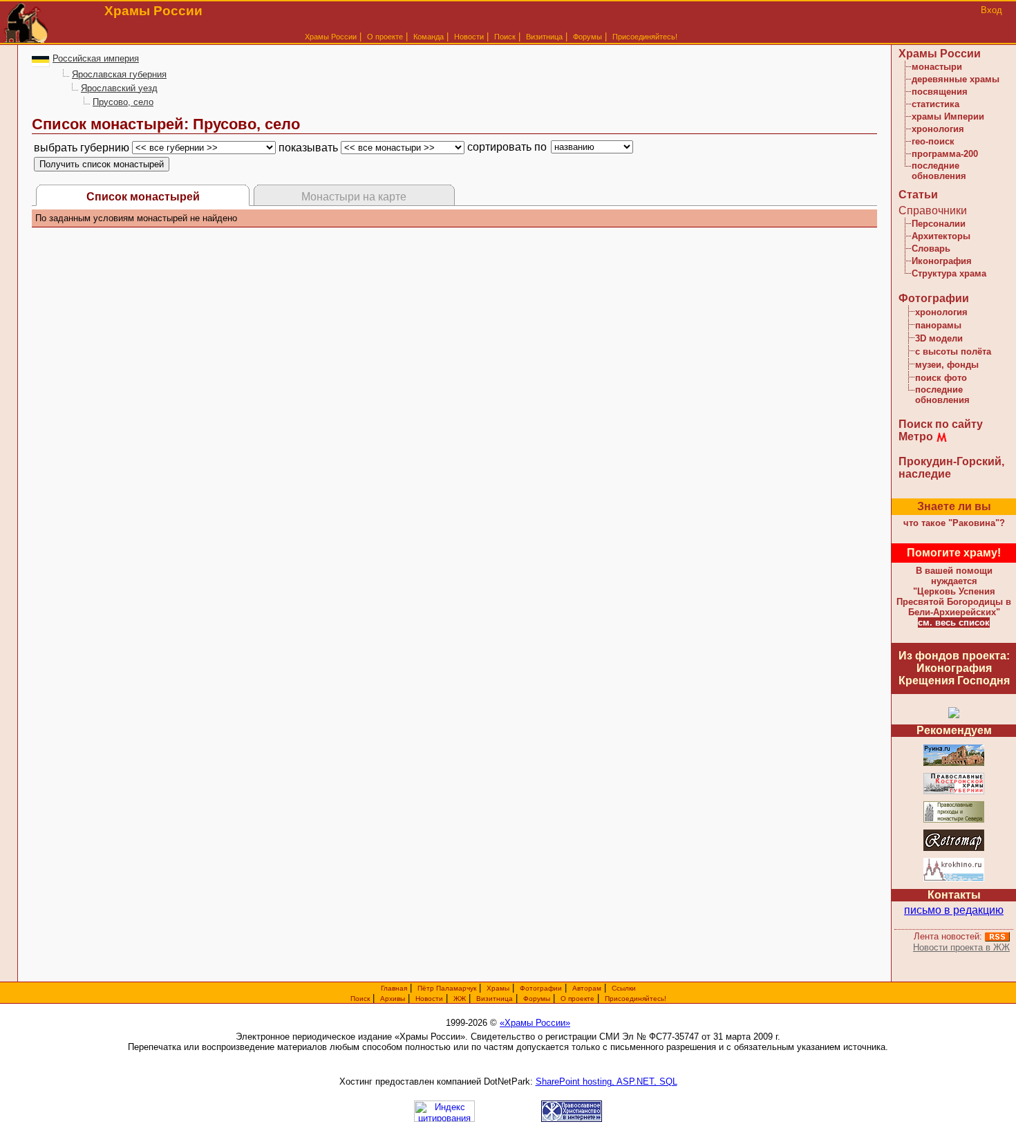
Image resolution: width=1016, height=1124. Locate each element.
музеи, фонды (947, 364)
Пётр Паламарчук (446, 988)
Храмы (498, 988)
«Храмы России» (535, 1023)
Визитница (544, 36)
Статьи (918, 194)
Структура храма (949, 273)
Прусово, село (123, 102)
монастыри (937, 67)
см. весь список (954, 622)
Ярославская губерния (119, 74)
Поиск (505, 36)
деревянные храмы (955, 79)
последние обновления (939, 170)
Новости (469, 36)
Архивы (392, 998)
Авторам (586, 988)
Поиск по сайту (941, 424)
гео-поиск (933, 141)
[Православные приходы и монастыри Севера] (954, 820)
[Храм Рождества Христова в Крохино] (954, 879)
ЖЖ (459, 998)
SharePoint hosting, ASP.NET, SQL (606, 1081)
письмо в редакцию (954, 910)
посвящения (940, 91)
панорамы (938, 325)
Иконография (942, 261)
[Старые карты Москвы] (954, 848)
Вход (991, 10)
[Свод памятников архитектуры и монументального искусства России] (954, 763)
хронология (938, 129)
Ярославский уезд (119, 88)
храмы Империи (948, 116)
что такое (954, 523)
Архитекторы (941, 236)
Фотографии (934, 298)
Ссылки (624, 988)
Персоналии (939, 223)
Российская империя (96, 58)
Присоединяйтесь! (644, 36)
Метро (916, 436)
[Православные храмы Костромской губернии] (954, 792)
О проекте (577, 998)
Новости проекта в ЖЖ (961, 947)
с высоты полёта (953, 351)
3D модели (939, 338)
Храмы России (331, 36)
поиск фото (941, 378)
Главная (394, 988)
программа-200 (945, 154)
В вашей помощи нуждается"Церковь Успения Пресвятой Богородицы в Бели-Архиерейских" (953, 591)
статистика (935, 104)
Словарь (931, 248)
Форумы (587, 36)
